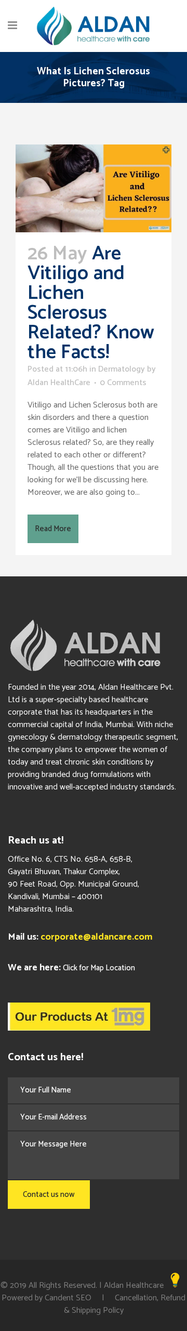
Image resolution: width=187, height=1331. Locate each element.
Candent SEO (68, 1298)
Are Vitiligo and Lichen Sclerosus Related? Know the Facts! (91, 303)
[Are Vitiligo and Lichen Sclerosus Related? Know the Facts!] (93, 188)
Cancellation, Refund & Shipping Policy (125, 1304)
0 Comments (123, 383)
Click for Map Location (99, 967)
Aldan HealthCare (59, 383)
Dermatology (121, 369)
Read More (53, 528)
